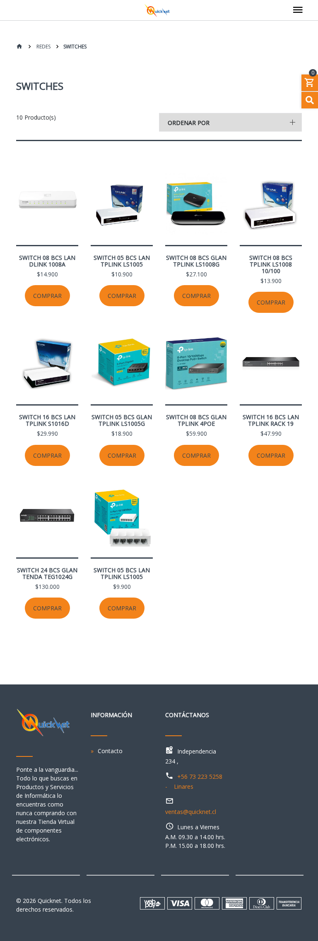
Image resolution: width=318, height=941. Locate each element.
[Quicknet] (159, 10)
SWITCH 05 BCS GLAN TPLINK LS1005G (122, 420)
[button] (230, 122)
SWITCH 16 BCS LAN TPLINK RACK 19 (271, 420)
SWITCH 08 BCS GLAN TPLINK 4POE (196, 420)
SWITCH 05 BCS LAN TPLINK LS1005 (122, 261)
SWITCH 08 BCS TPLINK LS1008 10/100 (270, 264)
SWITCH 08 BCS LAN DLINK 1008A (47, 261)
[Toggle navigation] (297, 10)
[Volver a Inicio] (19, 46)
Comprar (47, 296)
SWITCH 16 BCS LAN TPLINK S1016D (47, 420)
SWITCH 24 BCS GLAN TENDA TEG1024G (47, 573)
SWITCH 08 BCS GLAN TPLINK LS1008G (196, 261)
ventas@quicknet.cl (190, 812)
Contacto (110, 751)
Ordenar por (189, 123)
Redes (43, 46)
